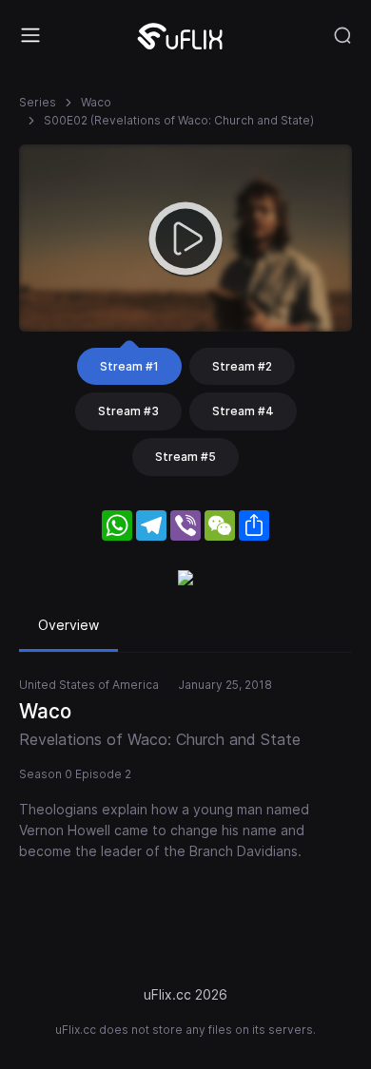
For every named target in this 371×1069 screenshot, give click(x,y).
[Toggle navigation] (30, 35)
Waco (96, 102)
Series (37, 102)
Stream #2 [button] (242, 366)
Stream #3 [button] (128, 411)
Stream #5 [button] (185, 456)
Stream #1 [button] (129, 366)
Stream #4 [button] (243, 411)
